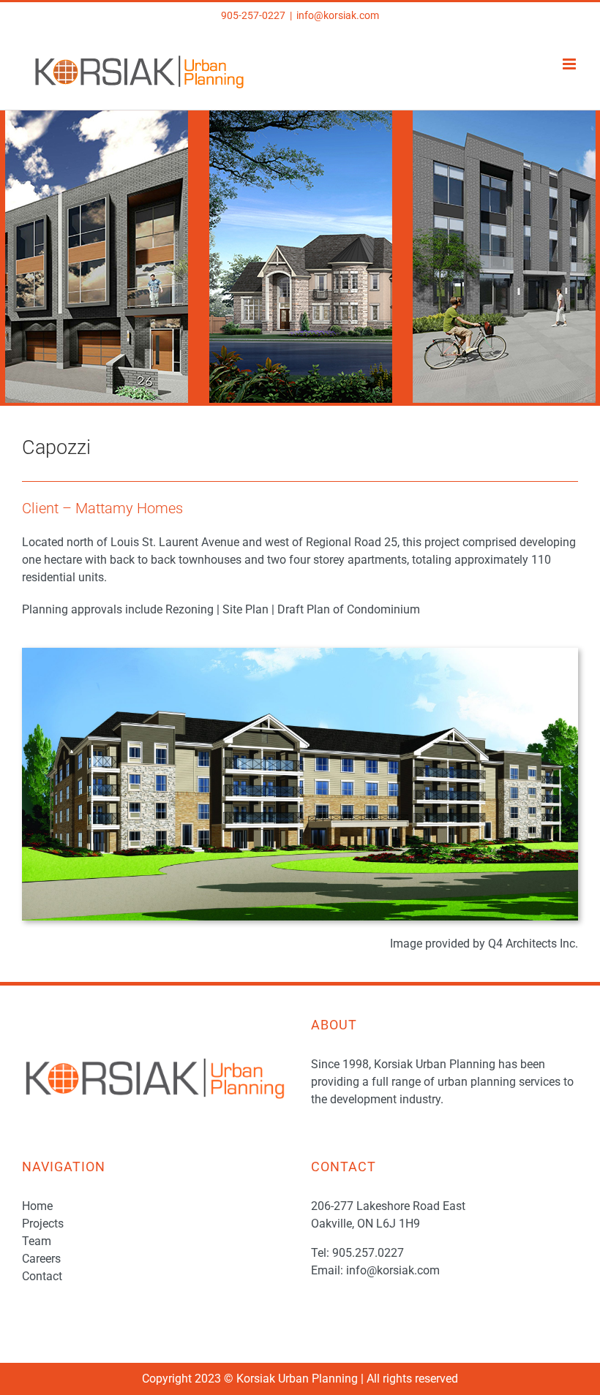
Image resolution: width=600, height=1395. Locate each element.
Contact (42, 1276)
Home (37, 1206)
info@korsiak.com (337, 15)
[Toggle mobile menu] (570, 64)
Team (36, 1241)
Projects (43, 1223)
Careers (41, 1259)
